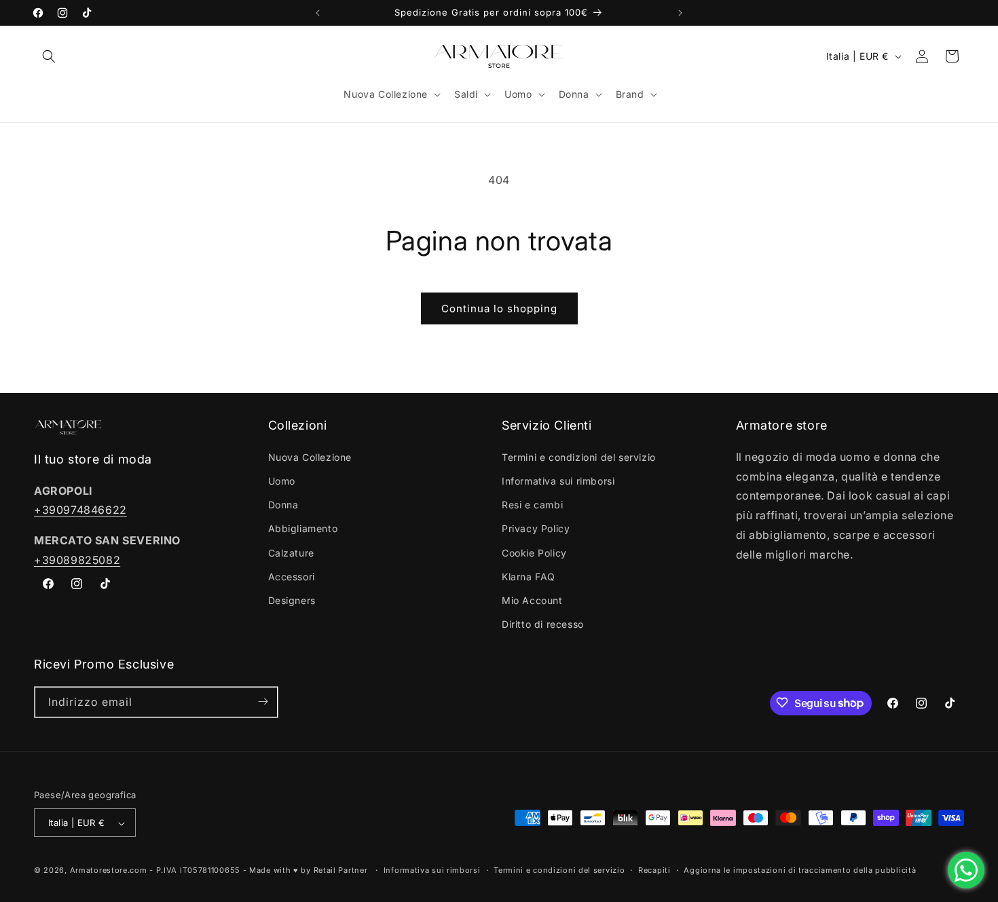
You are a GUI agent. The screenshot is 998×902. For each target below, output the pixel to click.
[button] (49, 56)
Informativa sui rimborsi (558, 480)
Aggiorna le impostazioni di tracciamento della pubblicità (800, 870)
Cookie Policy (534, 552)
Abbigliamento (303, 528)
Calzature (291, 552)
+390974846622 (80, 509)
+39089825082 (77, 559)
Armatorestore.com (108, 871)
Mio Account (532, 599)
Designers (292, 599)
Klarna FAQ (528, 576)
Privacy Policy (536, 528)
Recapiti (654, 870)
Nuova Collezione (310, 456)
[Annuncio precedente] (318, 13)
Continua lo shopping (499, 308)
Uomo (281, 480)
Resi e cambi (532, 504)
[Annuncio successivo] (680, 13)
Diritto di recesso (543, 624)
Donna (283, 504)
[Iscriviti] (263, 701)
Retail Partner (341, 871)
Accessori (291, 576)
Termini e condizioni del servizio (579, 456)
